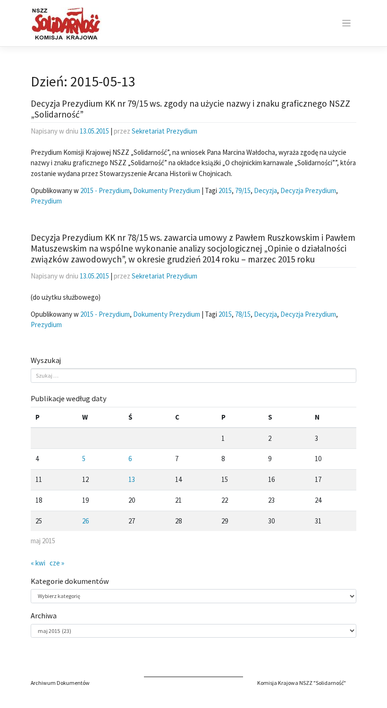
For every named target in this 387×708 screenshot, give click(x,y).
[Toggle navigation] (346, 23)
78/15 (243, 314)
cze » (57, 562)
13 (131, 479)
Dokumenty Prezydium (166, 190)
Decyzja (265, 190)
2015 (225, 190)
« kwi (38, 562)
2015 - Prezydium (105, 190)
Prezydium (46, 200)
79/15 (243, 190)
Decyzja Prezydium (308, 190)
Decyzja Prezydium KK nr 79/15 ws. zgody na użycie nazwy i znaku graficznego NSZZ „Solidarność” (190, 109)
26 (85, 520)
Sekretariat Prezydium (164, 130)
